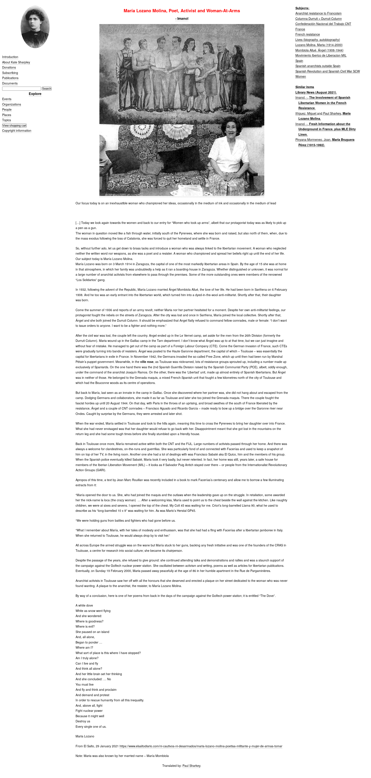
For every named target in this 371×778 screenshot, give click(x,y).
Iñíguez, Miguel (305, 113)
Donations (9, 67)
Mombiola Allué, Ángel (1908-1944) (319, 50)
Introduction (10, 57)
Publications (10, 78)
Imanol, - (301, 97)
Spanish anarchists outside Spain (318, 66)
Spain (299, 60)
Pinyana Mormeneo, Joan (312, 139)
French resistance (307, 34)
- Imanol (181, 18)
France (300, 29)
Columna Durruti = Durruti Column (318, 18)
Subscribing (10, 72)
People (7, 109)
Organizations (11, 104)
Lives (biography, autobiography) (317, 39)
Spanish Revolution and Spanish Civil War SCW (327, 71)
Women (300, 76)
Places (6, 115)
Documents (10, 83)
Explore (35, 93)
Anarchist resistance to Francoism (318, 13)
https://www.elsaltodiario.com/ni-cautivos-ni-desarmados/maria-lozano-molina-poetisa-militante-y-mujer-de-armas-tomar (201, 746)
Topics (6, 120)
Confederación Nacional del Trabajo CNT (323, 23)
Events (6, 99)
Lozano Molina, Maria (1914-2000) (319, 45)
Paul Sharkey (191, 765)
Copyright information (16, 130)
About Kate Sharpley (16, 62)
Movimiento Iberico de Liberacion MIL (321, 55)
